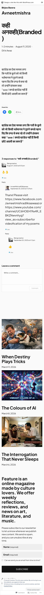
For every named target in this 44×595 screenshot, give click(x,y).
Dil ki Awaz (7, 50)
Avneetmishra (16, 12)
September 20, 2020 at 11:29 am (21, 189)
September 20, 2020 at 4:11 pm (24, 240)
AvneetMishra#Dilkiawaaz (19, 186)
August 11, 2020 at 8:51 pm (16, 166)
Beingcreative (12, 163)
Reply (4, 182)
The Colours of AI (19, 407)
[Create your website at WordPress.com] (22, 2)
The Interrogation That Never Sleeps (20, 456)
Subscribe (22, 569)
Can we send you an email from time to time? (22, 560)
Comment (35, 288)
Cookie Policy (8, 586)
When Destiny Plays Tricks (16, 359)
